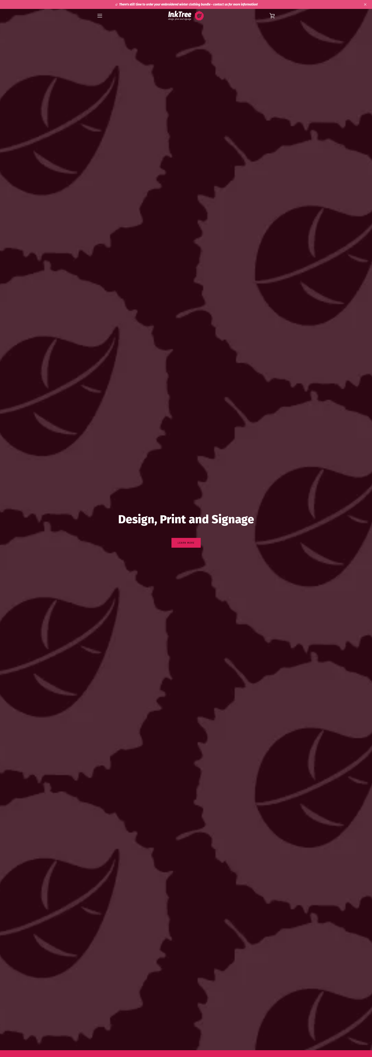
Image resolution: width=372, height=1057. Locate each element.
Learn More (186, 542)
